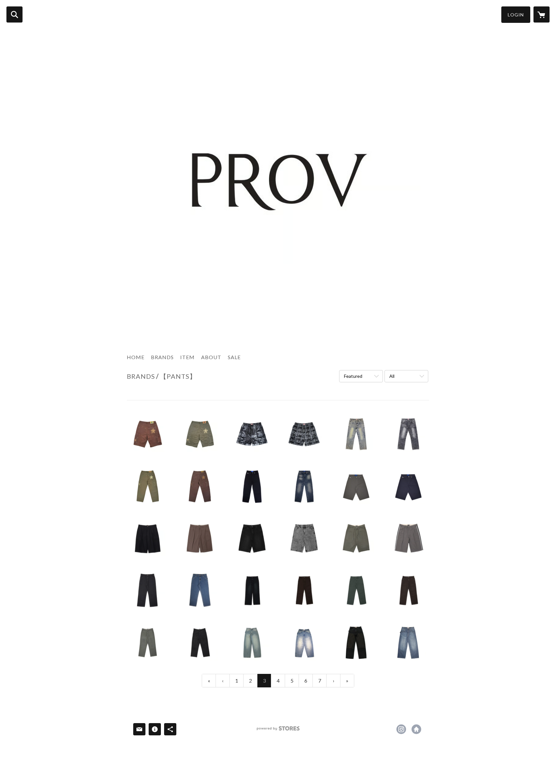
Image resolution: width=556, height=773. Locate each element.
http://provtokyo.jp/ (416, 729)
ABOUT (211, 357)
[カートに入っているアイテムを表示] (541, 14)
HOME (135, 357)
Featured (353, 376)
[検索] (14, 14)
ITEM (187, 357)
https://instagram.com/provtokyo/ (401, 729)
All (391, 376)
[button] (515, 14)
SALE (234, 357)
